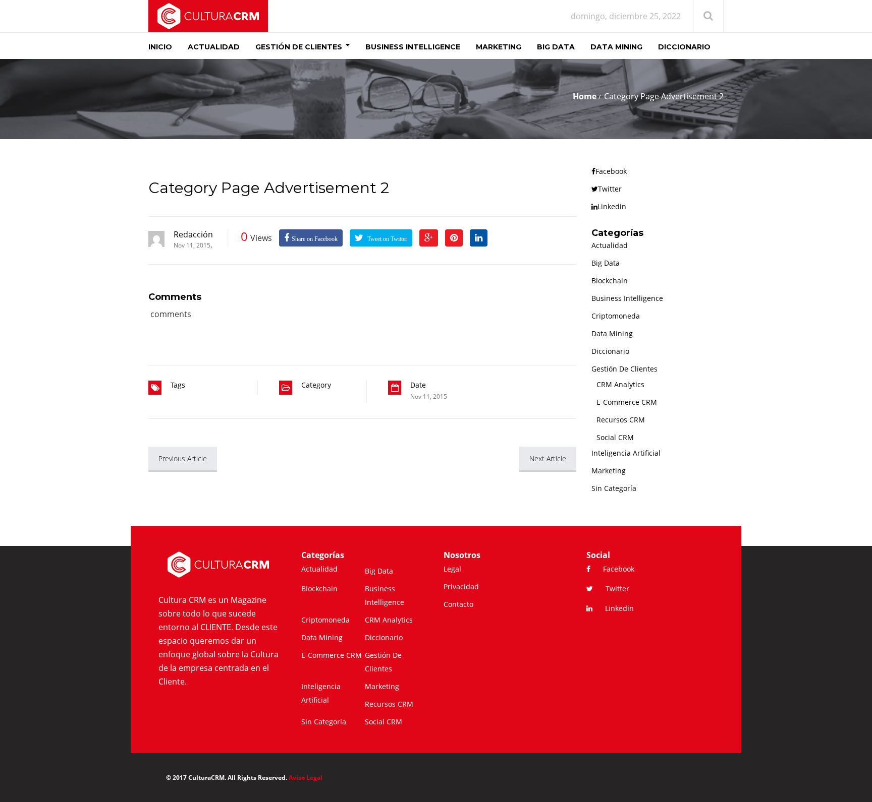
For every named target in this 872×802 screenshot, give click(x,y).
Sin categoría (613, 488)
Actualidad (609, 245)
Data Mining (612, 333)
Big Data (605, 263)
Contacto (458, 604)
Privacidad (461, 586)
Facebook (611, 171)
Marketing (608, 470)
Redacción (193, 234)
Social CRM (615, 437)
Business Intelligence (627, 298)
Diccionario (610, 351)
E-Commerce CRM (626, 402)
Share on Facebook (315, 239)
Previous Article (182, 458)
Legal (452, 569)
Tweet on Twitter (386, 239)
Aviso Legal (305, 777)
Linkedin (611, 206)
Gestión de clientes (624, 369)
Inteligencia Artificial (626, 453)
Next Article (547, 458)
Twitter (610, 189)
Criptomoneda (615, 316)
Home (584, 96)
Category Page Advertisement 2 (268, 187)
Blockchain (609, 280)
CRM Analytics (620, 384)
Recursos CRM (620, 419)
